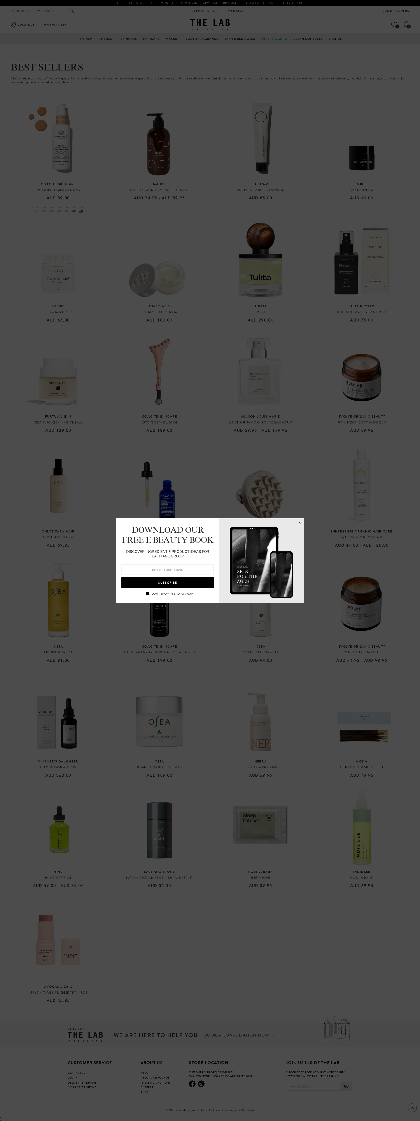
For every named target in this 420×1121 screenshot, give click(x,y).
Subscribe (167, 582)
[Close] (299, 522)
